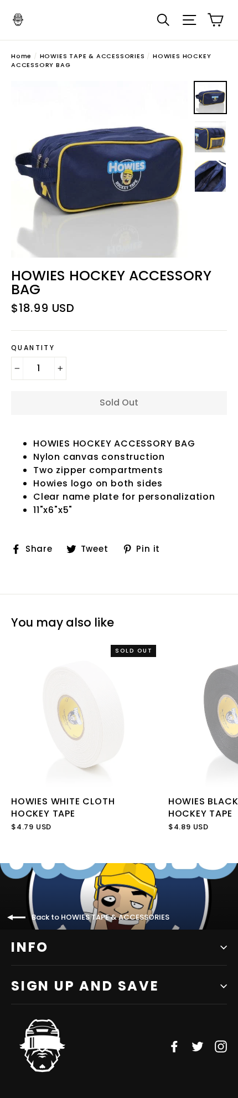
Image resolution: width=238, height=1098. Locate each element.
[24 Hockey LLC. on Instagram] (221, 1046)
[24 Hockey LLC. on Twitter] (198, 1046)
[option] (99, 169)
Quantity (33, 348)
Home (21, 56)
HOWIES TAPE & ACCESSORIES (92, 56)
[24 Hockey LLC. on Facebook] (174, 1046)
